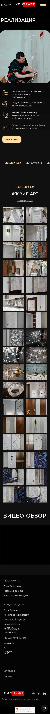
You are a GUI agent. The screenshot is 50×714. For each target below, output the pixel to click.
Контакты (9, 643)
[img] (33, 693)
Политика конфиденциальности (20, 699)
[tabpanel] (25, 193)
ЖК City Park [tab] (34, 163)
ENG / (4, 5)
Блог (6, 653)
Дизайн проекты (13, 586)
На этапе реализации (16, 595)
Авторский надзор (14, 619)
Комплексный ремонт (16, 615)
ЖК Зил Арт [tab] (13, 163)
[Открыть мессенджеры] (44, 708)
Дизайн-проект (12, 610)
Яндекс (8, 676)
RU (9, 5)
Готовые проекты (13, 591)
